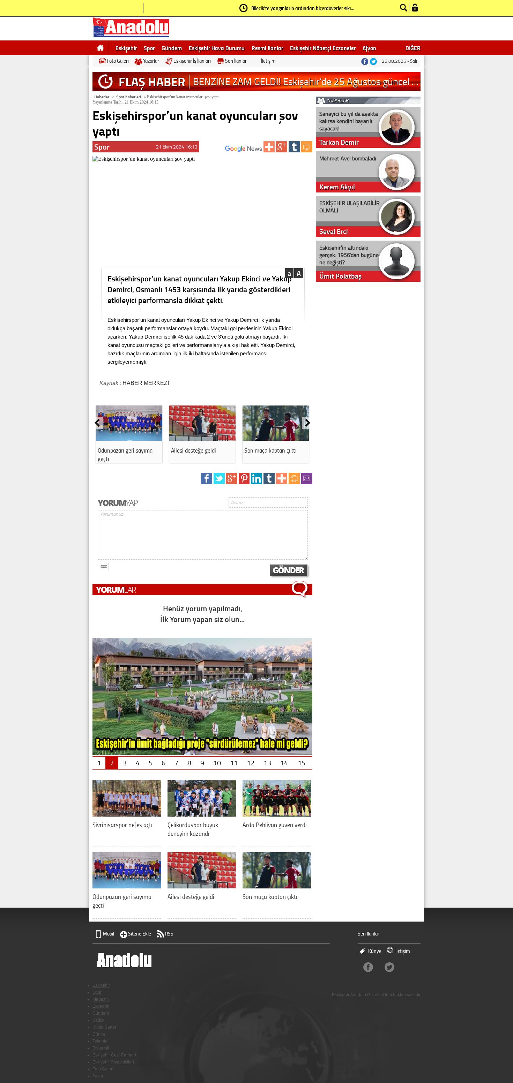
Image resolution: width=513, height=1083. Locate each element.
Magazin (100, 999)
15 (301, 762)
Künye (374, 951)
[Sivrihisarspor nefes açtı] (126, 814)
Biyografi (100, 1048)
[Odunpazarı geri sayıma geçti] (129, 438)
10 (217, 762)
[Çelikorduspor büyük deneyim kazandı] (202, 814)
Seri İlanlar (236, 61)
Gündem (172, 48)
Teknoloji (101, 1041)
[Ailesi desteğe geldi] (202, 438)
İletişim (268, 61)
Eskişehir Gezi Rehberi (114, 1055)
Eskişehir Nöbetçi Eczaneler (323, 48)
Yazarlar (151, 61)
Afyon (369, 48)
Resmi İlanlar (267, 48)
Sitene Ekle (139, 933)
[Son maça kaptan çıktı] (276, 438)
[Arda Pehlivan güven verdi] (277, 814)
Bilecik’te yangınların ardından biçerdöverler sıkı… (302, 8)
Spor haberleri (128, 97)
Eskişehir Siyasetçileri (113, 1062)
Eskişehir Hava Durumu (217, 48)
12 (250, 762)
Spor (149, 48)
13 (267, 762)
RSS (169, 933)
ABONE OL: (215, 151)
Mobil (108, 933)
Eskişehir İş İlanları (192, 61)
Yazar (97, 1076)
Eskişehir (126, 48)
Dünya (98, 1034)
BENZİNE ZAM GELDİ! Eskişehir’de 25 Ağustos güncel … (305, 81)
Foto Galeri (118, 61)
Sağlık (98, 1020)
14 (284, 762)
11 (234, 762)
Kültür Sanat (104, 1027)
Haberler (101, 97)
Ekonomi (100, 1006)
